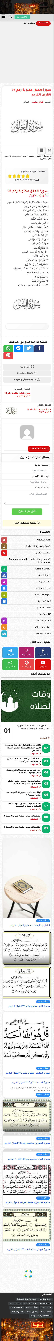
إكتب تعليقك (42, 488)
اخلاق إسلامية (44, 540)
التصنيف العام (43, 553)
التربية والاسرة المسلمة (38, 546)
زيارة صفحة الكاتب (38, 449)
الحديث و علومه (43, 569)
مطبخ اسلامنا (43, 621)
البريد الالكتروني (40, 476)
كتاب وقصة (45, 614)
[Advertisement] (27, 54)
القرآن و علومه (38, 102)
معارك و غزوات (43, 627)
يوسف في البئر (29, 23)
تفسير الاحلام (44, 608)
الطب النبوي (45, 582)
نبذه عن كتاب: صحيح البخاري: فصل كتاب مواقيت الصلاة (33, 727)
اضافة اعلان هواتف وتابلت (40, 1316)
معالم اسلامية (43, 634)
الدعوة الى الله (44, 575)
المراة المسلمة (43, 595)
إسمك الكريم (42, 465)
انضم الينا (21, 17)
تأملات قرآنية (44, 601)
